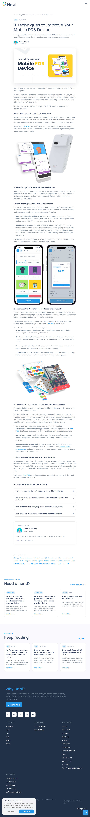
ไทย (68, 563)
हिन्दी (46, 558)
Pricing (64, 726)
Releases (65, 740)
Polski (59, 558)
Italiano (16, 561)
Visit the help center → (78, 585)
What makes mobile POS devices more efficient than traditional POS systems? (45, 499)
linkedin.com (29, 540)
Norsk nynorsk (29, 558)
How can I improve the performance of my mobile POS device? (45, 491)
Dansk (22, 558)
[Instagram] (14, 714)
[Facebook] (8, 714)
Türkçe (73, 561)
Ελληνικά (16, 563)
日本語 (60, 561)
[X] (20, 714)
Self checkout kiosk (13, 792)
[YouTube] (33, 714)
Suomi (64, 558)
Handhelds (10, 785)
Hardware (66, 744)
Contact (65, 737)
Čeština (46, 561)
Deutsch (37, 558)
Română (70, 558)
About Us (65, 733)
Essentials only (11, 811)
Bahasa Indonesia (44, 563)
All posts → (82, 638)
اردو (28, 563)
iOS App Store (39, 726)
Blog (20, 15)
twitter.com (20, 540)
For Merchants (11, 778)
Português (67, 561)
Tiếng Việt (27, 561)
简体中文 (16, 558)
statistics (27, 126)
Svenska (53, 563)
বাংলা (42, 558)
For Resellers (11, 782)
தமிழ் (63, 563)
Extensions (66, 747)
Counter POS (11, 789)
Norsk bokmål (52, 558)
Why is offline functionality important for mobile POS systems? (45, 507)
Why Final (66, 730)
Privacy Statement (48, 799)
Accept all (26, 811)
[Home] (8, 4)
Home (15, 15)
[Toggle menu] (86, 4)
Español (40, 561)
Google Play (39, 730)
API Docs (65, 764)
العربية (59, 563)
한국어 (21, 561)
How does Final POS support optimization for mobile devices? (45, 514)
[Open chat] (85, 812)
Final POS (50, 324)
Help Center (67, 758)
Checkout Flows (68, 751)
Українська (34, 563)
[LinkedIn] (27, 714)
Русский (23, 563)
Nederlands (53, 561)
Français (34, 561)
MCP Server (66, 761)
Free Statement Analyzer (72, 768)
